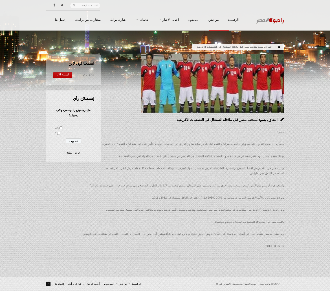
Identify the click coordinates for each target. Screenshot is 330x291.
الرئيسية (233, 19)
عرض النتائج (73, 152)
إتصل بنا (60, 19)
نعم (57, 127)
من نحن (213, 19)
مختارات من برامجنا (88, 19)
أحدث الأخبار (171, 19)
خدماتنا (144, 19)
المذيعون (193, 19)
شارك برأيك (118, 19)
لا (56, 133)
